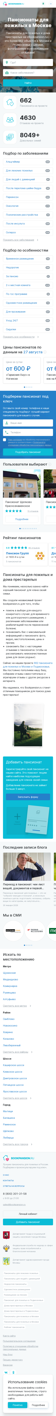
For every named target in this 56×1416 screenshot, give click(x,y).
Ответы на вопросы (13, 1186)
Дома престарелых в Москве (18, 1305)
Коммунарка (10, 985)
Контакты (8, 1180)
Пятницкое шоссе (13, 1084)
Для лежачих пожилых (27, 170)
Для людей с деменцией (27, 179)
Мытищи (8, 1111)
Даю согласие (15, 439)
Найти (28, 82)
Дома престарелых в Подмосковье (21, 1311)
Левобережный (11, 1045)
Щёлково (8, 1131)
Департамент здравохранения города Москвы (31, 1261)
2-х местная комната (27, 285)
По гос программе (27, 293)
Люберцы (8, 1137)
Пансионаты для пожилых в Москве (21, 1316)
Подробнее (21, 519)
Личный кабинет (28, 1213)
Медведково (10, 979)
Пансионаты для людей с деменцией (22, 1278)
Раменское (9, 1124)
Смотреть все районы (15, 1051)
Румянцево (9, 992)
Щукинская (9, 972)
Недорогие (27, 267)
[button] (24, 387)
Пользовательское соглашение (19, 1341)
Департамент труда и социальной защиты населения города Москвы (29, 1235)
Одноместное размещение (27, 302)
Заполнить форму (28, 796)
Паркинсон (27, 197)
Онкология (27, 205)
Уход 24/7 (27, 320)
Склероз (27, 232)
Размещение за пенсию (15, 1294)
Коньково (8, 1038)
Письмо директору (13, 1359)
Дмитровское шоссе (15, 1078)
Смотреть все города (15, 1144)
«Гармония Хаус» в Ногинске (18, 376)
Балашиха (9, 1117)
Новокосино (10, 1025)
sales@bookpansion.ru (14, 1204)
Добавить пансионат (28, 1221)
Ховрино (8, 1032)
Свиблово (8, 1018)
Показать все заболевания (18, 239)
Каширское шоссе (13, 1065)
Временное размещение (27, 258)
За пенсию (27, 276)
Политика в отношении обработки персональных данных (20, 1348)
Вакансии (8, 1365)
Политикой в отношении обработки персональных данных (30, 443)
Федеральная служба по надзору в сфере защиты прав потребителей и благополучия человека (33, 1248)
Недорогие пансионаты (15, 1284)
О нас (6, 1175)
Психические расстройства (27, 214)
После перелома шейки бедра (27, 188)
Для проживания (27, 311)
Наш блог (8, 1354)
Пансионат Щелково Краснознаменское (18, 504)
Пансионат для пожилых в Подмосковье (23, 1300)
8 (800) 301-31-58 (15, 1193)
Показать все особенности (18, 336)
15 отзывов (32, 511)
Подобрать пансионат (28, 452)
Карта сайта (9, 1335)
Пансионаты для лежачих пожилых (21, 1273)
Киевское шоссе (12, 1071)
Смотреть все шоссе (15, 1098)
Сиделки (27, 329)
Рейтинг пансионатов (14, 1327)
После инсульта (27, 223)
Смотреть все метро (15, 1005)
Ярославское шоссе (15, 1091)
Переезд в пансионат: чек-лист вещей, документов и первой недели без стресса (24, 886)
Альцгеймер (27, 161)
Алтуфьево (9, 999)
